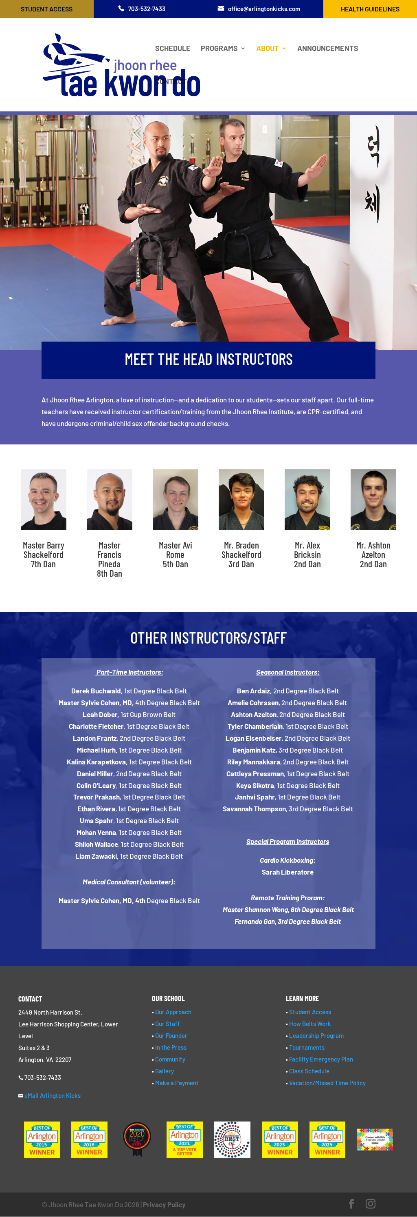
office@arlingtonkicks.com (264, 8)
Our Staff (167, 1023)
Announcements (327, 49)
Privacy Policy (164, 1204)
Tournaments (307, 1047)
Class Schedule (309, 1071)
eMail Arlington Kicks (52, 1095)
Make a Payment (177, 1082)
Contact (171, 82)
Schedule (173, 49)
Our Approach (173, 1011)
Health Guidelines (370, 9)
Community (170, 1059)
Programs (219, 49)
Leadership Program (316, 1035)
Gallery (164, 1071)
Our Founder (171, 1035)
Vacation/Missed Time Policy (327, 1082)
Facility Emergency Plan (321, 1059)
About (267, 49)
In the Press (171, 1047)
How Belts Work (310, 1023)
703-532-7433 (146, 8)
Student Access (46, 9)
